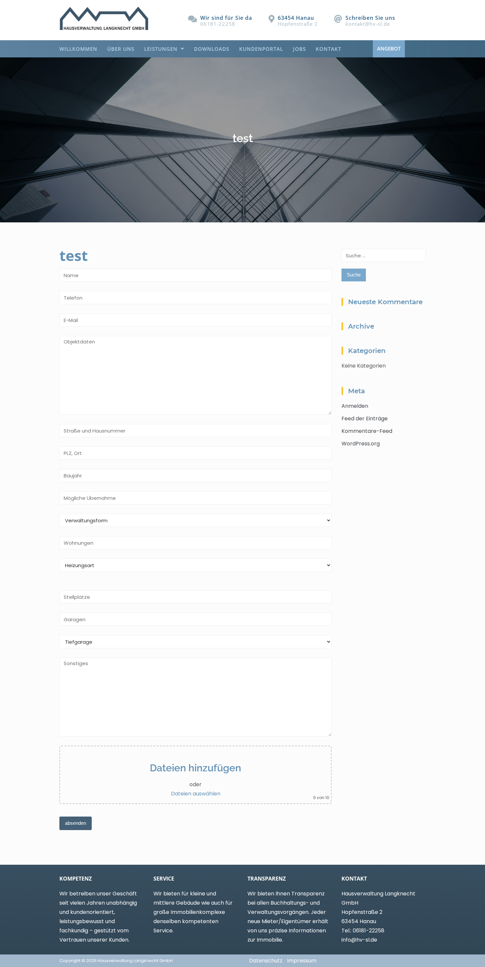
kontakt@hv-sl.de (367, 23)
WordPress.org (360, 443)
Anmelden (354, 406)
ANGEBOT (389, 48)
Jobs (299, 49)
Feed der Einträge (364, 418)
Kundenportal (261, 49)
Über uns (120, 49)
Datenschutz (265, 960)
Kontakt (328, 49)
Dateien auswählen (195, 793)
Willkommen (78, 49)
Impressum (301, 960)
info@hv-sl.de (359, 940)
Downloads (211, 49)
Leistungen (161, 49)
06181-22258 (217, 23)
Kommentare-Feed (366, 431)
